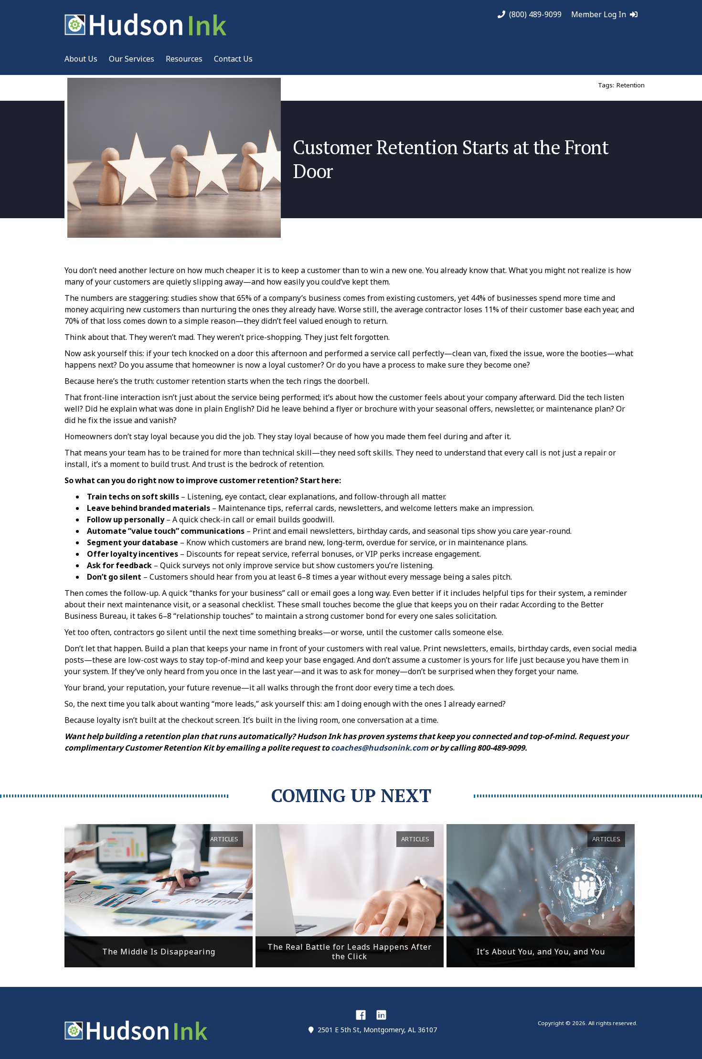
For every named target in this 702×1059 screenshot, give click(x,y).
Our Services (131, 58)
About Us (80, 58)
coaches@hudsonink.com (379, 747)
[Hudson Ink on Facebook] (360, 1014)
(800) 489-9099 (535, 15)
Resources (184, 58)
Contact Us (233, 58)
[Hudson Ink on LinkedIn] (381, 1014)
